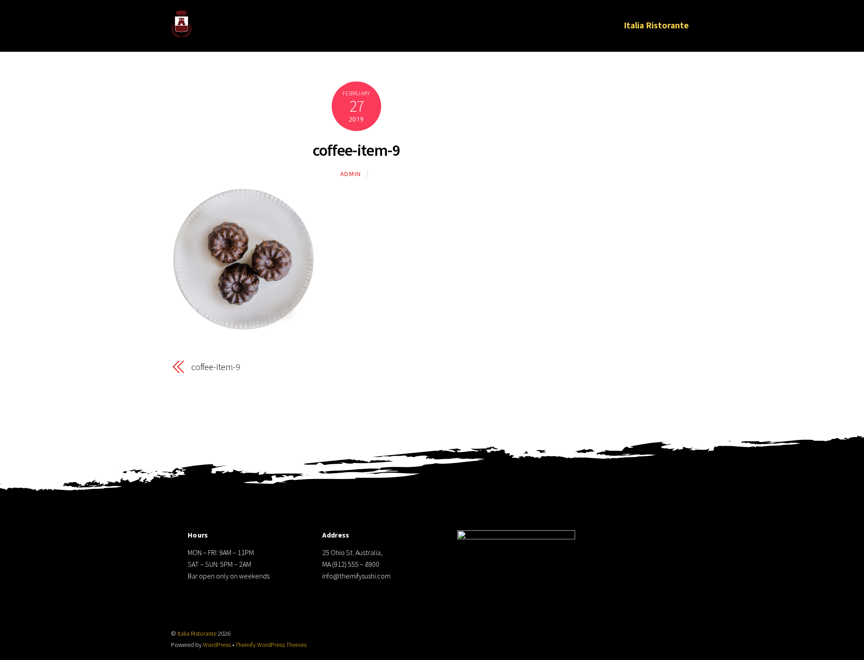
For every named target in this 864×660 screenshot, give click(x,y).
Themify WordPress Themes (270, 645)
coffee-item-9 (356, 150)
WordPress (217, 645)
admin (350, 174)
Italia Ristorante (656, 25)
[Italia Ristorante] (181, 31)
